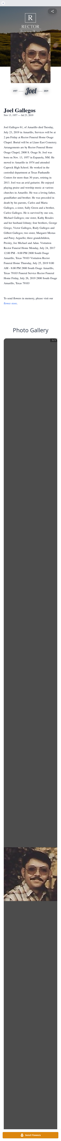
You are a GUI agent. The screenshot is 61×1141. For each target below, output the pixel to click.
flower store (10, 303)
